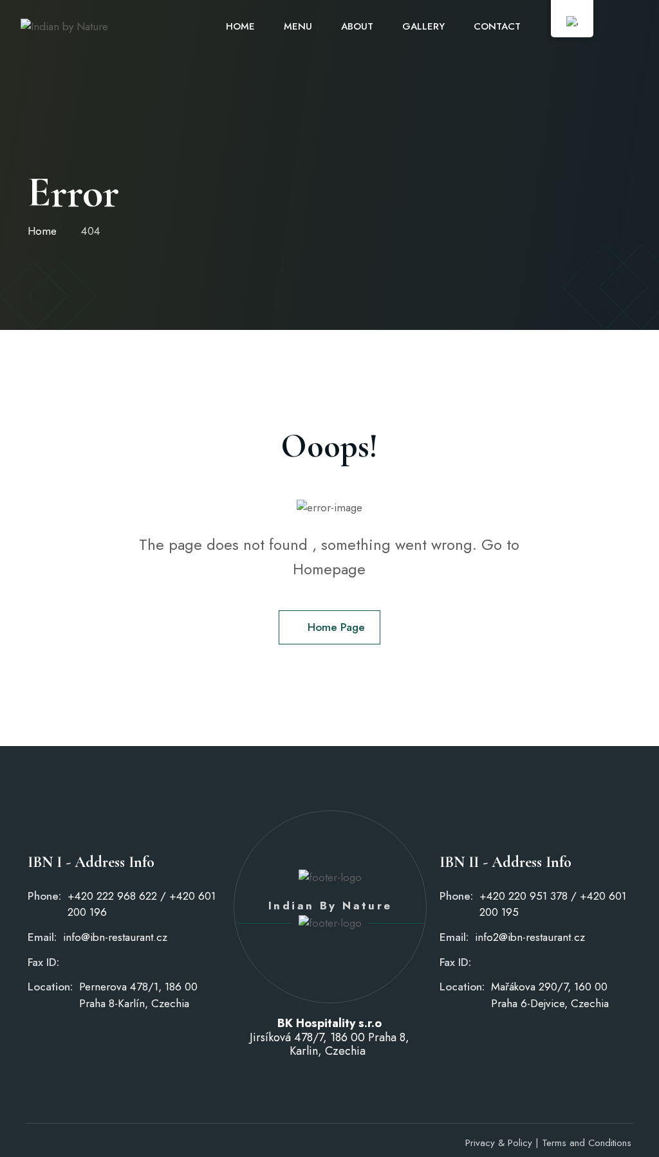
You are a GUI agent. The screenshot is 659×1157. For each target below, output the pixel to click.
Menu (298, 26)
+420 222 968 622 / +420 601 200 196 (142, 904)
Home (240, 26)
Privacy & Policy (498, 1143)
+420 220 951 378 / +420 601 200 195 (552, 904)
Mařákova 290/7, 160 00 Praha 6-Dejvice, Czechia (550, 995)
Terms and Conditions (586, 1143)
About (357, 26)
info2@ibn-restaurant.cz (530, 937)
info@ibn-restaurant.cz (115, 937)
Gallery (423, 26)
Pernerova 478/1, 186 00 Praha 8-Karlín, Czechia (138, 995)
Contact (497, 26)
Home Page (336, 627)
